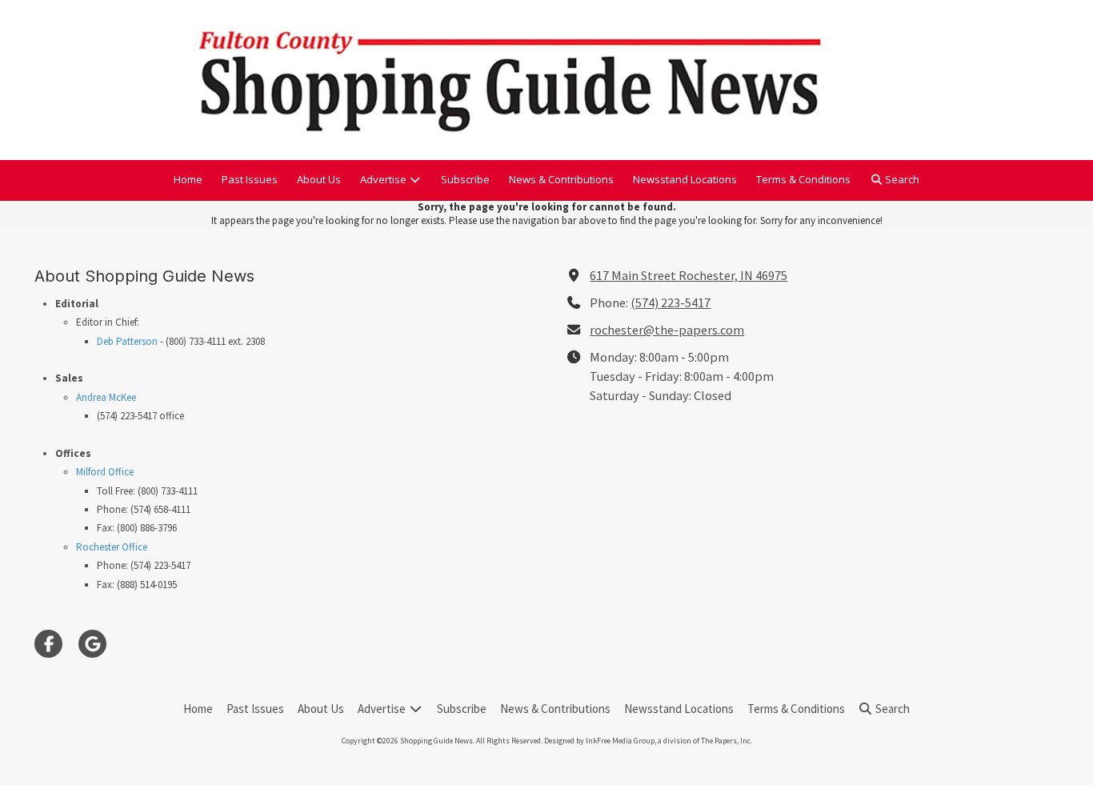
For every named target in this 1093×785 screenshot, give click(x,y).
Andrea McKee (106, 397)
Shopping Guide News (1059, 63)
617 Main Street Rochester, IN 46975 (688, 275)
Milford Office (105, 472)
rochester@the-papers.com (667, 330)
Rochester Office (111, 547)
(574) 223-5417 (671, 302)
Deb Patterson (127, 341)
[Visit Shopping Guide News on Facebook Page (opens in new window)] (48, 644)
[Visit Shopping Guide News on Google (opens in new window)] (92, 644)
